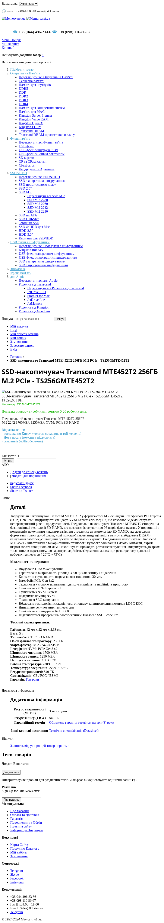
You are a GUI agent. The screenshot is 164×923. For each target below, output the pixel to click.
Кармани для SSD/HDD (36, 238)
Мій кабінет (19, 852)
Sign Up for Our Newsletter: (21, 791)
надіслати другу (22, 483)
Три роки (32, 679)
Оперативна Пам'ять (25, 73)
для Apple (17, 276)
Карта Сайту (19, 844)
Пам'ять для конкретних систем (42, 108)
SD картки (26, 157)
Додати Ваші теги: (15, 763)
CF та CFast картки (33, 161)
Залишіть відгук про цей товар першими (39, 746)
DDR (22, 92)
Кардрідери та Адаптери (36, 169)
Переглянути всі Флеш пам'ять (41, 142)
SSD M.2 (25, 192)
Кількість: (9, 456)
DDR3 (23, 100)
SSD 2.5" (25, 188)
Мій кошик (18, 338)
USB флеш (26, 146)
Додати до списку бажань (29, 472)
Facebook (16, 878)
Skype (14, 874)
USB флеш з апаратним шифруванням (47, 253)
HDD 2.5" (26, 230)
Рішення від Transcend (35, 284)
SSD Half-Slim (29, 219)
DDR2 (23, 96)
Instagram (16, 882)
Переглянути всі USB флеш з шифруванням (51, 246)
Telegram (16, 870)
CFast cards (27, 165)
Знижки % (17, 269)
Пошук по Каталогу (24, 848)
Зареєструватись (22, 345)
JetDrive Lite (36, 299)
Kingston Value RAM (33, 119)
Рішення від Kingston (34, 307)
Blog (13, 330)
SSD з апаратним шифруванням (42, 181)
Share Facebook (21, 487)
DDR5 (23, 88)
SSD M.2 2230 (37, 211)
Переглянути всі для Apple (38, 280)
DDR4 (23, 104)
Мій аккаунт (19, 326)
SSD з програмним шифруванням (43, 265)
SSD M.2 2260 (37, 204)
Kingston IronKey (31, 250)
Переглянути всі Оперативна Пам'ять (46, 77)
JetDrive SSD (36, 292)
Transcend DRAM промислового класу (47, 134)
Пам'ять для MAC (32, 111)
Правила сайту (21, 826)
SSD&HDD (18, 173)
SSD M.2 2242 (37, 207)
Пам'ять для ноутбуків (35, 85)
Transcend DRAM (31, 131)
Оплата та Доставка (24, 815)
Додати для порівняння (29, 476)
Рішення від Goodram (34, 311)
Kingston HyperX (31, 123)
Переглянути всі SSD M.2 (46, 196)
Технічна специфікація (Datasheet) (73, 730)
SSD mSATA (28, 215)
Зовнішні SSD (29, 223)
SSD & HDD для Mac (34, 227)
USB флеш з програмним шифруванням (48, 257)
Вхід (13, 349)
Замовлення (19, 341)
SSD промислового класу (37, 184)
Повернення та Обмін (26, 822)
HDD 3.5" (26, 234)
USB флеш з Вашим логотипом (41, 154)
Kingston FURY (30, 127)
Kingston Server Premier (35, 115)
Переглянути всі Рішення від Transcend (55, 288)
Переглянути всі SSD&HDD (39, 177)
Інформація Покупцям (26, 830)
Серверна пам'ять (31, 81)
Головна (16, 356)
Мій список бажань (24, 334)
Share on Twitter (21, 491)
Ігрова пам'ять (20, 273)
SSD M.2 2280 (37, 200)
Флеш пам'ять (20, 138)
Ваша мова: (10, 3)
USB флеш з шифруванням (38, 150)
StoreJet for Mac (38, 296)
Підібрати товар (22, 69)
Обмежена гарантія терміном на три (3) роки (81, 722)
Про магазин (19, 811)
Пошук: (7, 318)
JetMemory (34, 303)
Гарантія (16, 818)
